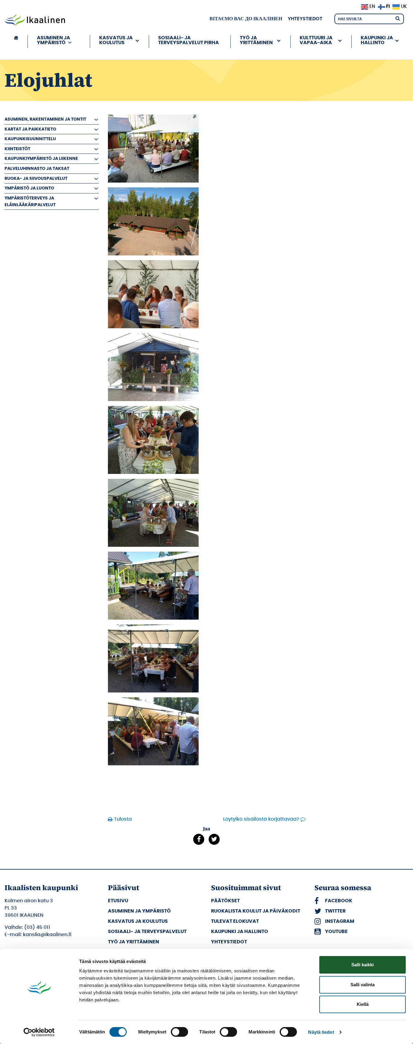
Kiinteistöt (17, 149)
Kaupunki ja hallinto (239, 931)
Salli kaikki (362, 964)
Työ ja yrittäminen (133, 941)
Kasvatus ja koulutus (138, 921)
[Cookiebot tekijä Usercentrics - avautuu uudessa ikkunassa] (39, 1032)
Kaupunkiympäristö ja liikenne (41, 158)
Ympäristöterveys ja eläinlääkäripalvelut (30, 201)
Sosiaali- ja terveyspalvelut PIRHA (188, 40)
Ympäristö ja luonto (29, 188)
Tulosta (123, 819)
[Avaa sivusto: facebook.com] (198, 839)
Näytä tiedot (321, 1032)
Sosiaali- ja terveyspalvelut (147, 931)
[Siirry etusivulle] (35, 20)
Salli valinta (362, 984)
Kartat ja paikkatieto (30, 129)
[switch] (179, 1032)
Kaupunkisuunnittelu (30, 139)
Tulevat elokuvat (235, 921)
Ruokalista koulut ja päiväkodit (255, 911)
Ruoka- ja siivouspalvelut (36, 178)
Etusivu (118, 900)
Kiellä (363, 1004)
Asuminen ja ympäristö (139, 911)
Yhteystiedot (305, 18)
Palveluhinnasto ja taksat (37, 168)
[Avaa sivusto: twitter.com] (214, 839)
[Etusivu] (16, 41)
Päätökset (225, 900)
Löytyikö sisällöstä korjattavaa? (261, 819)
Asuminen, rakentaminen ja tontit (45, 119)
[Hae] (398, 18)
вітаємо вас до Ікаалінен (246, 18)
